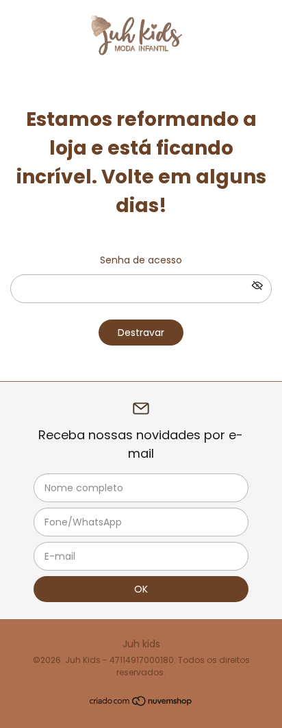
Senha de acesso (141, 260)
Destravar (141, 332)
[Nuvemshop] (141, 703)
